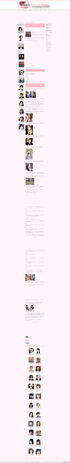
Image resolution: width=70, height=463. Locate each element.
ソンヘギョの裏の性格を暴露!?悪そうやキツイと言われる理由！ (38, 455)
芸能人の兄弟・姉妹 (48, 42)
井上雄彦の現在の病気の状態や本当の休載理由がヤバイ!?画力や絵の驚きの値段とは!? (31, 363)
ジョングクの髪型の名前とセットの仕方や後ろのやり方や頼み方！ (31, 427)
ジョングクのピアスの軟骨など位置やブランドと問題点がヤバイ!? (38, 418)
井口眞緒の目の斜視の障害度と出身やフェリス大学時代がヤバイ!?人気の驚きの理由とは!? (38, 400)
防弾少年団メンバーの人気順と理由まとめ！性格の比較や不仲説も (31, 354)
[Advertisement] (35, 16)
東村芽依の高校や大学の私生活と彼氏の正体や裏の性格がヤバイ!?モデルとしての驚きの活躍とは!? (38, 390)
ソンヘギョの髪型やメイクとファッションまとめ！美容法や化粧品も (31, 418)
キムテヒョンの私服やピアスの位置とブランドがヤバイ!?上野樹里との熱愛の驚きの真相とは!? (31, 390)
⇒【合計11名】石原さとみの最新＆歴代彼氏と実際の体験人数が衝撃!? (21, 33)
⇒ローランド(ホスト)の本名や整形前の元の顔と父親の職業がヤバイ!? (21, 50)
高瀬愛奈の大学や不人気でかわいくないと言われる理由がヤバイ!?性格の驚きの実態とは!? (31, 445)
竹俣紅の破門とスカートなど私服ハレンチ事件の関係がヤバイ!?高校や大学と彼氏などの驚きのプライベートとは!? (38, 355)
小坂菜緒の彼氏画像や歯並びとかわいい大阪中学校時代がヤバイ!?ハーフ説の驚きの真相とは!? (38, 446)
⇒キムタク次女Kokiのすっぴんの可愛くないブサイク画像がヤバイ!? (21, 42)
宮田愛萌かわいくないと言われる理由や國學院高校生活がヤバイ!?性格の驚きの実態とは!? (31, 409)
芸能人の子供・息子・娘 (49, 44)
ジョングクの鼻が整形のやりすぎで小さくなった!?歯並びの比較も (31, 400)
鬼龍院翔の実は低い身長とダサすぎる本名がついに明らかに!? (31, 381)
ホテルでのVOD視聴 (48, 36)
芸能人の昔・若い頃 (48, 49)
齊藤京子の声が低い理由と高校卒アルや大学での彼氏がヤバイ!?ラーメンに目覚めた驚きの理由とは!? (31, 455)
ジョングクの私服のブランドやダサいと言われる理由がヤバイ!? (38, 437)
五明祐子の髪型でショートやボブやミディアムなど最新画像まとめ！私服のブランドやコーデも (38, 427)
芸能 (25, 28)
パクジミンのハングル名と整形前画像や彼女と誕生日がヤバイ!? (38, 381)
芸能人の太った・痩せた (49, 43)
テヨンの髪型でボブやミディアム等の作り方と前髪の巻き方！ (38, 372)
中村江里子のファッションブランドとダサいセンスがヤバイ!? (38, 409)
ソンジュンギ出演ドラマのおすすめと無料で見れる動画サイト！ (31, 436)
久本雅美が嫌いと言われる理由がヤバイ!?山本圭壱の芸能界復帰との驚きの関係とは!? (31, 372)
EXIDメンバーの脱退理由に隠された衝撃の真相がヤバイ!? (38, 363)
